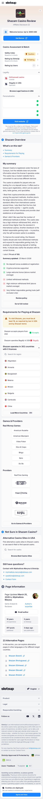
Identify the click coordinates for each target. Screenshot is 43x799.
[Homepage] (11, 3)
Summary (8, 150)
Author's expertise (28, 605)
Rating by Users (11, 65)
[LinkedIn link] (39, 716)
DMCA (8, 760)
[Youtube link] (27, 716)
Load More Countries (21, 413)
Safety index (10, 53)
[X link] (33, 716)
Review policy (21, 298)
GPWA (37, 755)
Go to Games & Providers (21, 523)
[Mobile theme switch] (39, 2)
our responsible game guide (21, 133)
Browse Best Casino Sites (21, 556)
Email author (23, 612)
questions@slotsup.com (14, 576)
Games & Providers (12, 156)
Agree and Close (21, 795)
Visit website (20, 121)
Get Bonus (20, 38)
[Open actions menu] (40, 10)
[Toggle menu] (3, 3)
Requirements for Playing (14, 153)
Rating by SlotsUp (12, 59)
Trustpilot (24, 766)
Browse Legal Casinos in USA (21, 91)
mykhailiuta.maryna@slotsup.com (18, 572)
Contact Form (10, 579)
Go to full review (21, 304)
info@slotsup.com (35, 748)
